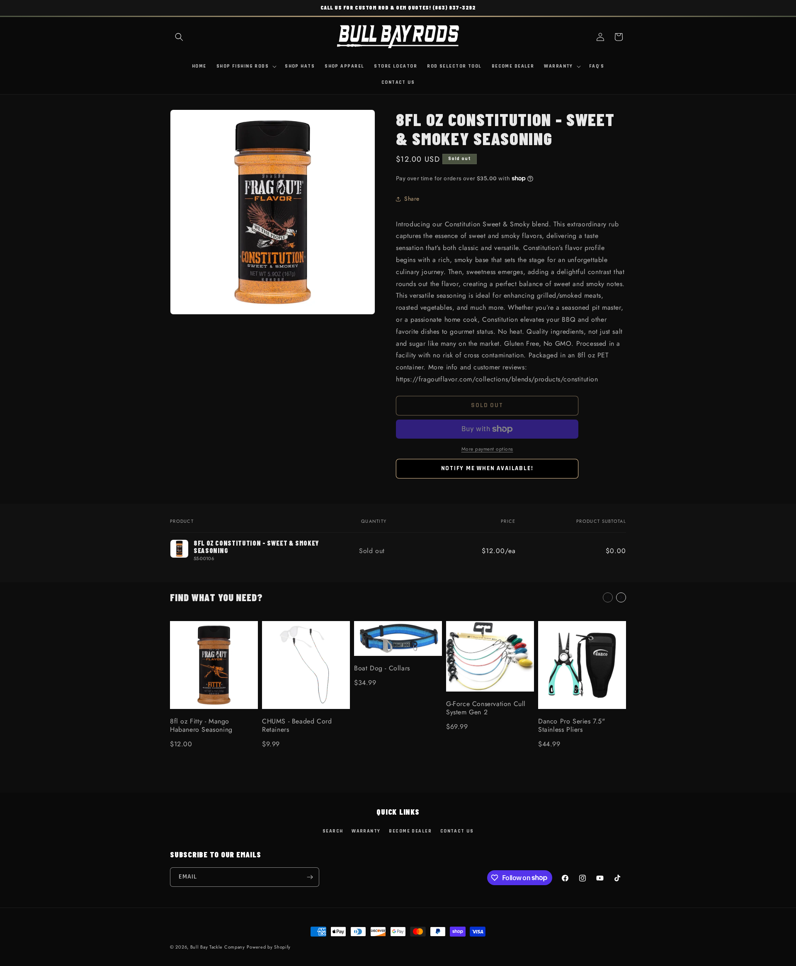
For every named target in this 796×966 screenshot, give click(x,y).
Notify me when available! (487, 468)
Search (333, 831)
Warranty (366, 831)
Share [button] (412, 198)
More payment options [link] (487, 449)
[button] (179, 37)
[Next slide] (621, 597)
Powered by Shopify (269, 947)
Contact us (456, 831)
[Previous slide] (608, 597)
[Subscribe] (310, 877)
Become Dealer (410, 831)
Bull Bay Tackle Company (217, 947)
